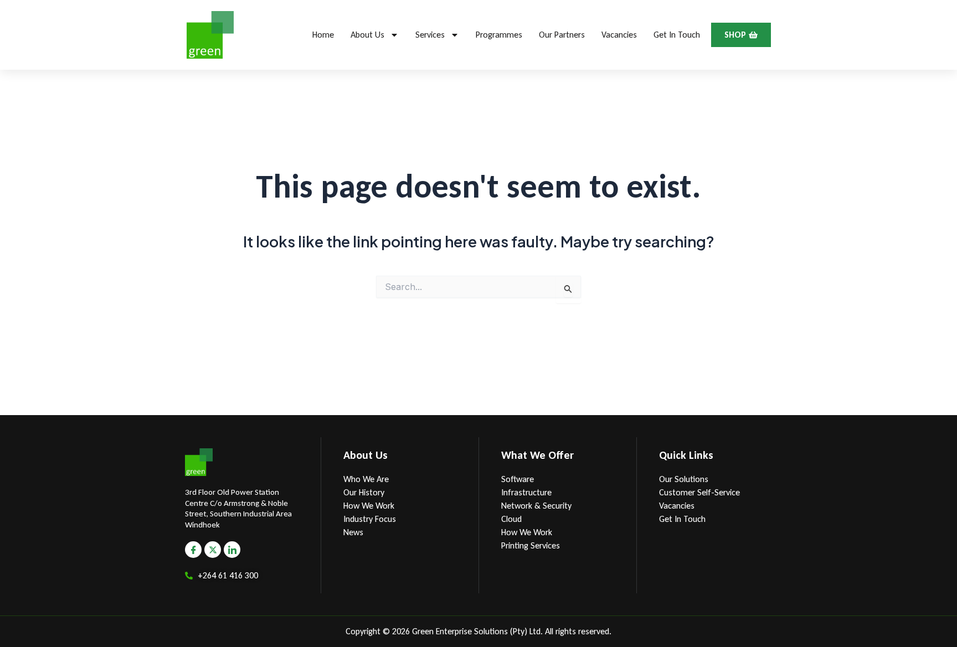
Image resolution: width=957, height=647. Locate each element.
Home (323, 34)
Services (430, 34)
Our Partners (562, 34)
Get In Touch (677, 34)
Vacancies (619, 34)
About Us (367, 34)
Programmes (499, 34)
